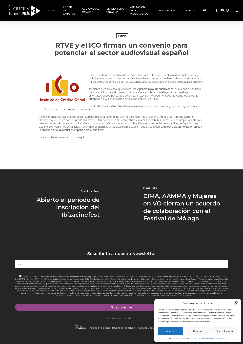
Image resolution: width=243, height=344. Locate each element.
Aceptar (170, 331)
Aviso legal (222, 338)
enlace (188, 295)
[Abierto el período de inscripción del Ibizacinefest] (61, 204)
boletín (122, 35)
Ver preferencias (225, 331)
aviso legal (86, 277)
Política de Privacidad (123, 327)
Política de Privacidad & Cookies (201, 338)
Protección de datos (48, 277)
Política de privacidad (69, 277)
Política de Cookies (146, 327)
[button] (236, 303)
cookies (100, 277)
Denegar (197, 331)
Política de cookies (177, 338)
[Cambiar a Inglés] (204, 10)
